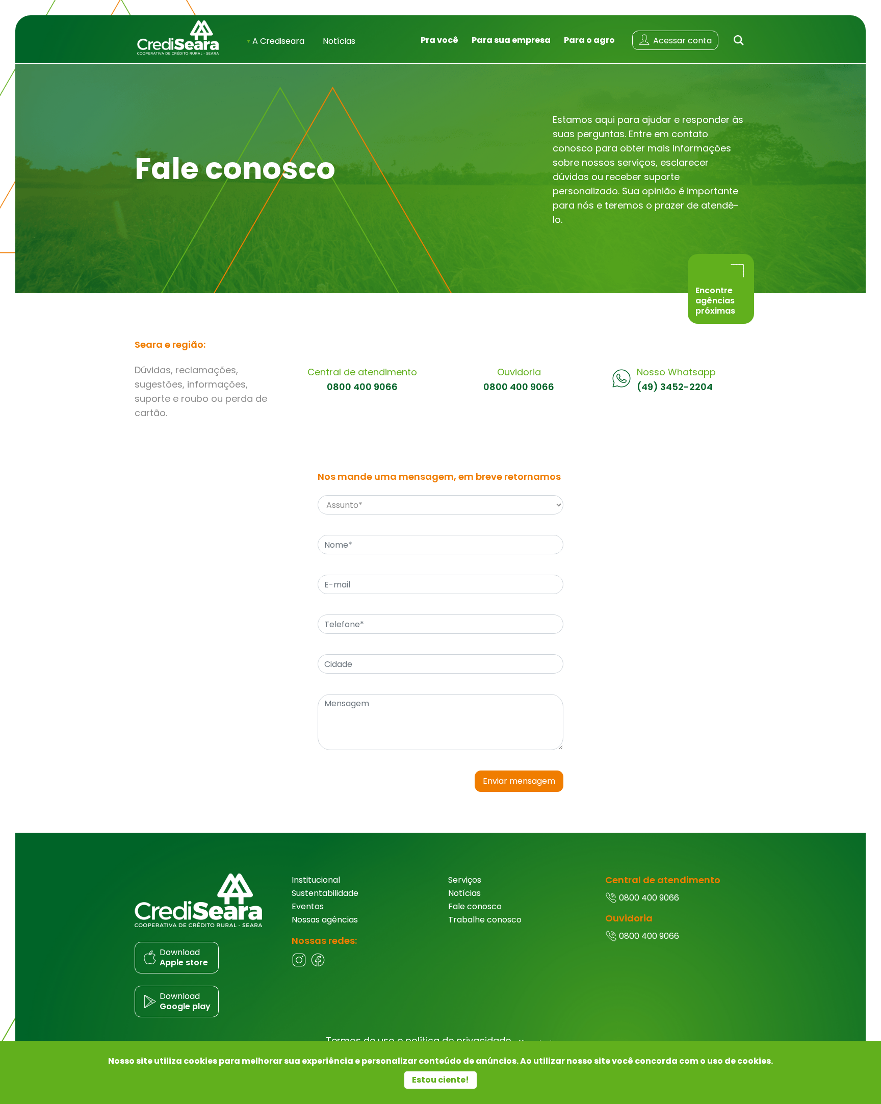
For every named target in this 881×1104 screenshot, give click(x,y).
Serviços (464, 880)
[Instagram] (299, 964)
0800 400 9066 (362, 387)
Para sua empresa (511, 40)
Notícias (339, 41)
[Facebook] (317, 964)
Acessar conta (681, 40)
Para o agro (589, 40)
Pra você (439, 40)
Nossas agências (325, 920)
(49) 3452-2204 (675, 387)
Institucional (316, 880)
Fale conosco (475, 906)
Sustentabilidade (325, 893)
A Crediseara (277, 41)
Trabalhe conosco (485, 920)
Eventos (308, 906)
